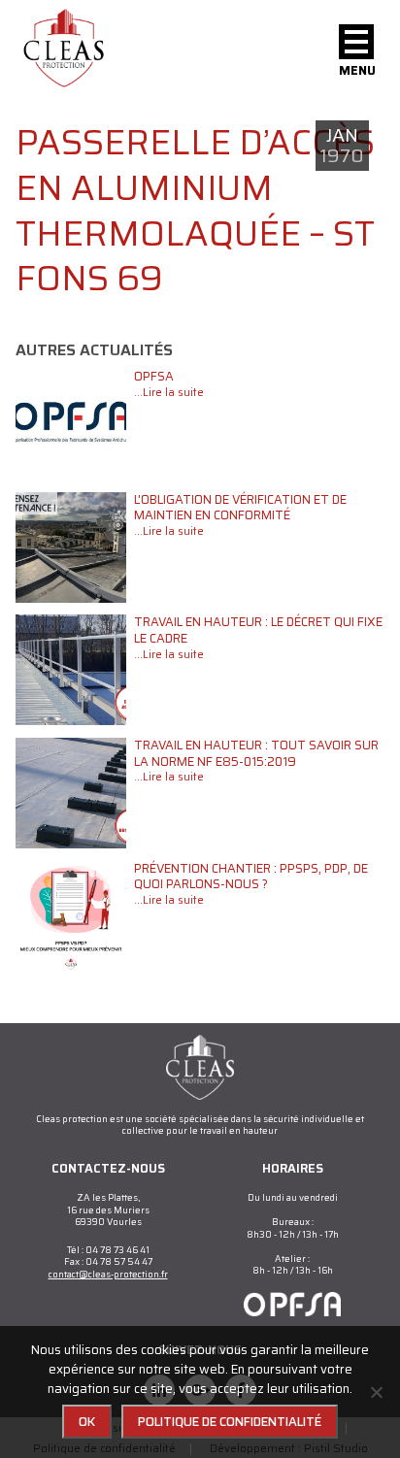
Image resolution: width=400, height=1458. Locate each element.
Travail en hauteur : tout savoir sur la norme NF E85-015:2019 (256, 753)
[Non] (375, 1392)
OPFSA (154, 376)
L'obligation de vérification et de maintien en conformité (240, 507)
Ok (87, 1421)
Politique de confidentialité (229, 1421)
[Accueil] (64, 48)
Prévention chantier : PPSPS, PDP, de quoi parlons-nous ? (251, 876)
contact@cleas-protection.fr (108, 1274)
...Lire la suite (169, 392)
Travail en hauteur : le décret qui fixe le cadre (258, 630)
